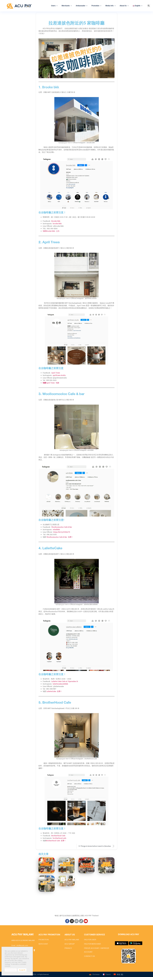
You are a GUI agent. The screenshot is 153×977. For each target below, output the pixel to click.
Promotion (95, 6)
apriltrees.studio (59, 375)
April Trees (55, 373)
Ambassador (80, 6)
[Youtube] (86, 921)
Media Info (109, 6)
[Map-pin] (34, 950)
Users (53, 6)
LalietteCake (51, 691)
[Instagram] (72, 921)
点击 (57, 231)
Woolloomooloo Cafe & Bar (61, 527)
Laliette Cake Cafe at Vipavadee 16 (64, 681)
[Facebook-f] (67, 921)
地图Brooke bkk (49, 231)
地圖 (57, 383)
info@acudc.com (22, 945)
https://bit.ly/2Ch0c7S (61, 532)
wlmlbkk (56, 529)
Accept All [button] (22, 970)
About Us (123, 6)
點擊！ (70, 537)
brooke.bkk (57, 223)
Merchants (66, 6)
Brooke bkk (55, 221)
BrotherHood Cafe (58, 835)
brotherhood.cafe (59, 838)
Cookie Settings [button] (11, 970)
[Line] (76, 921)
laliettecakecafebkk (60, 684)
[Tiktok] (81, 921)
